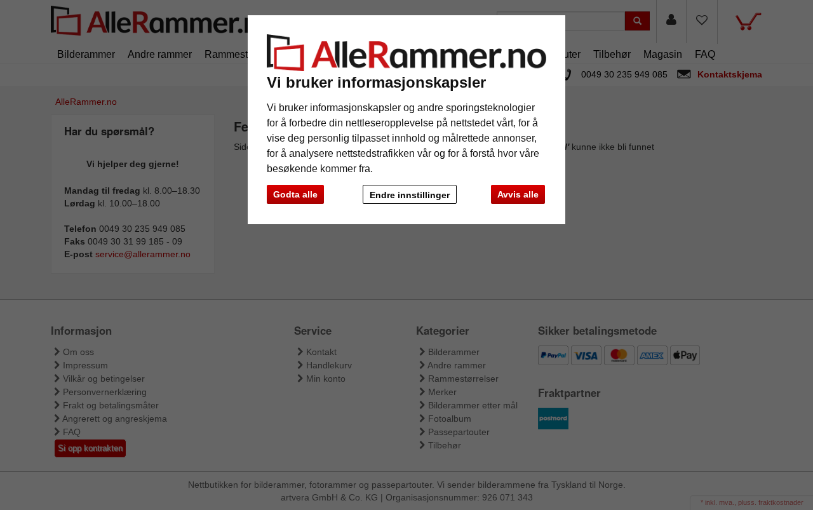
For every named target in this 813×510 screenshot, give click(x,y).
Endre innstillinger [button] (410, 195)
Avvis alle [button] (518, 194)
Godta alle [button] (295, 194)
